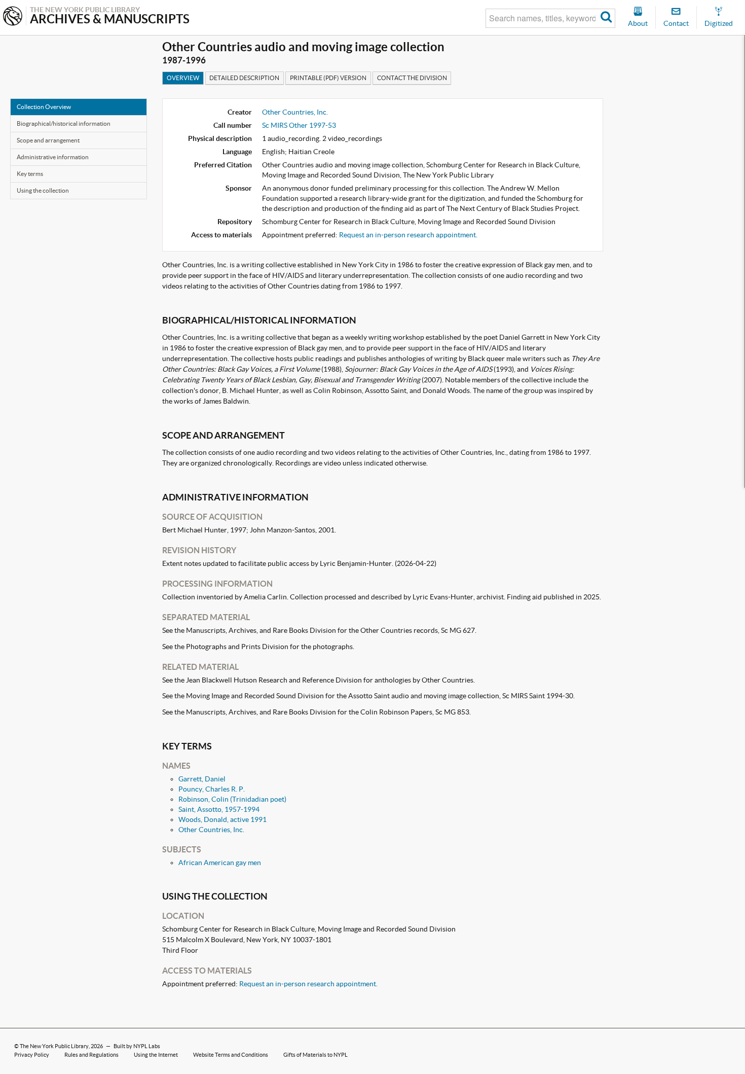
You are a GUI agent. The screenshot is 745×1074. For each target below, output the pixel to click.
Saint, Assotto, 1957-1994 (218, 809)
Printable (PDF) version (328, 78)
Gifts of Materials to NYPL (315, 1055)
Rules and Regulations (91, 1055)
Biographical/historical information (63, 123)
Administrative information (53, 157)
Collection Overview (44, 106)
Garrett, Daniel (202, 779)
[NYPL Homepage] (12, 17)
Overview (183, 78)
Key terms (30, 173)
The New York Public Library (54, 1046)
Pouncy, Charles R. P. (211, 789)
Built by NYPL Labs (137, 1046)
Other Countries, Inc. (295, 112)
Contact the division (412, 78)
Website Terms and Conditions (230, 1055)
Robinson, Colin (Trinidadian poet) (232, 799)
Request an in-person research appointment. (408, 235)
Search (606, 18)
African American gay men (219, 862)
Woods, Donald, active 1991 (222, 819)
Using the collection (43, 190)
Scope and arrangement (48, 140)
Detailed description (244, 78)
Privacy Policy (31, 1055)
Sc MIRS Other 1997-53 (299, 125)
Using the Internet (156, 1055)
